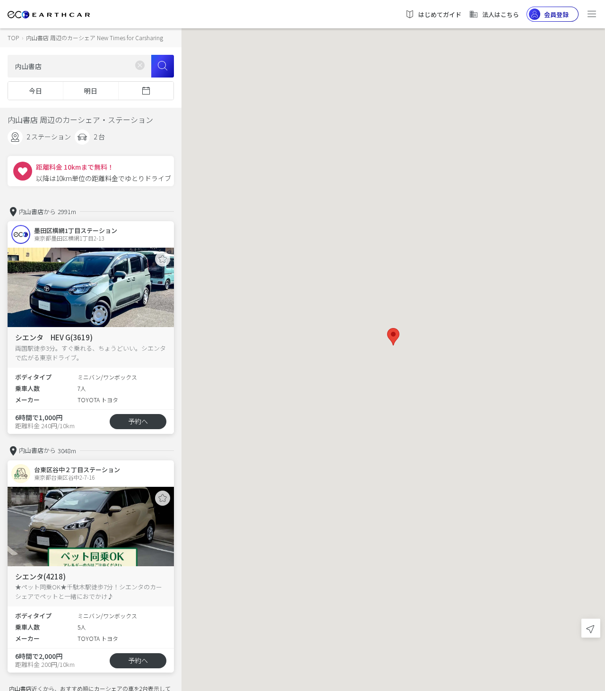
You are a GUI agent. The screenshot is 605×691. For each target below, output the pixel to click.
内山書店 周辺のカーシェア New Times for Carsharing (94, 38)
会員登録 (556, 14)
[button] (393, 337)
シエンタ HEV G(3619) (54, 337)
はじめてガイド (439, 14)
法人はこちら (500, 14)
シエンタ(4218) (40, 576)
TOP (13, 38)
